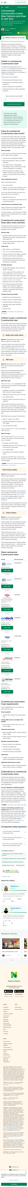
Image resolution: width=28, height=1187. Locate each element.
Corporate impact (8, 1013)
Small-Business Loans (8, 865)
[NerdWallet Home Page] (5, 2)
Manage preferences (14, 1180)
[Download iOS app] (8, 991)
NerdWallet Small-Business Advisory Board (14, 858)
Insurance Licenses (14, 1095)
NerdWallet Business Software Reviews (12, 862)
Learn (7, 7)
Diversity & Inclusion (6, 1016)
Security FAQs (19, 1009)
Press (4, 1029)
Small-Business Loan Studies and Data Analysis (12, 854)
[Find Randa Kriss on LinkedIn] (14, 888)
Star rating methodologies (7, 1024)
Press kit (5, 1031)
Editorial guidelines (6, 1020)
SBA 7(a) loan (17, 436)
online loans (19, 532)
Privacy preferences (6, 1054)
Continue (14, 1184)
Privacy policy (7, 1047)
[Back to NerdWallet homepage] (2, 7)
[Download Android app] (19, 991)
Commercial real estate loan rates (17, 805)
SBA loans (6, 251)
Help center (18, 1007)
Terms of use (6, 1041)
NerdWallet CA (15, 1170)
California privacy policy (8, 1050)
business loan (5, 68)
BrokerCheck (16, 1130)
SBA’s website (15, 428)
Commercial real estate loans (9, 789)
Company (5, 1007)
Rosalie (15, 908)
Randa (14, 886)
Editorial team (7, 1027)
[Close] (26, 1172)
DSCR (21, 724)
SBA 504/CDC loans (7, 383)
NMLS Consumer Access (8, 1083)
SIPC (19, 1123)
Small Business (20, 865)
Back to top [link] (6, 876)
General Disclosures (15, 1129)
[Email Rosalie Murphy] (12, 910)
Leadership (6, 1009)
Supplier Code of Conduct (7, 1044)
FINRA (16, 1123)
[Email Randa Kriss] (12, 888)
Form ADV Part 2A (13, 1126)
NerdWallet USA (15, 1167)
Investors (5, 1033)
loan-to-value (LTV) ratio (11, 280)
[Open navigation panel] (2, 2)
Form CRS (5, 1126)
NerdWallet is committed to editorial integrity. (14, 41)
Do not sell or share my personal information (7, 1059)
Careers (5, 1011)
